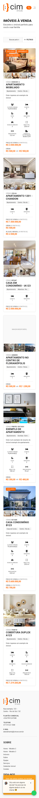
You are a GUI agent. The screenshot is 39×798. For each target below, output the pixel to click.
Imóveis (6, 754)
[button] (29, 39)
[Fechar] (30, 783)
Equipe (5, 760)
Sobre (5, 757)
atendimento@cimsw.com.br (13, 732)
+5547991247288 (9, 718)
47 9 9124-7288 (9, 725)
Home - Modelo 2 (9, 749)
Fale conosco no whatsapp (34, 792)
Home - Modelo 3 (9, 752)
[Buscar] (29, 8)
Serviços (6, 763)
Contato (6, 769)
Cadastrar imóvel (9, 766)
